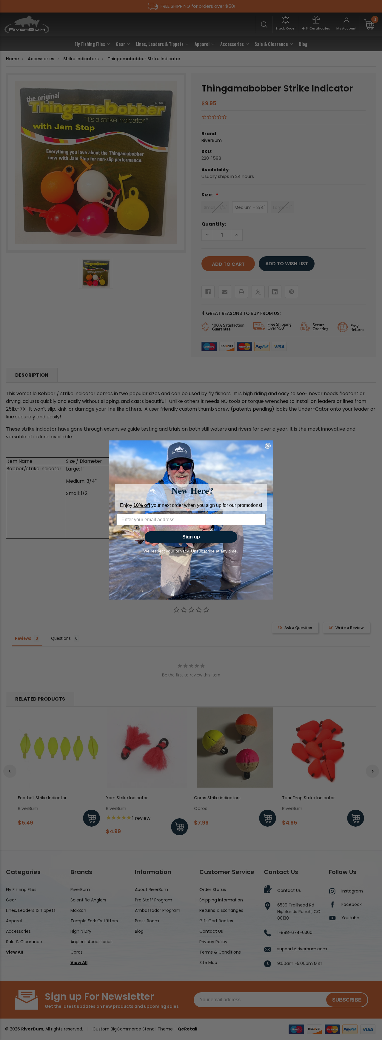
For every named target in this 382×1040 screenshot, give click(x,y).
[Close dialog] (268, 446)
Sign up (191, 536)
